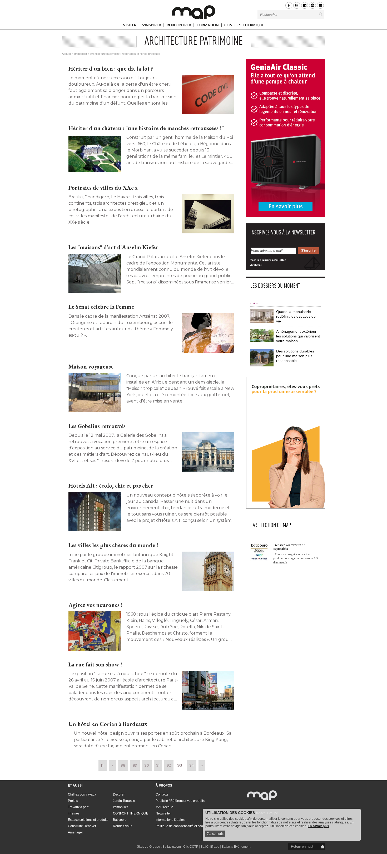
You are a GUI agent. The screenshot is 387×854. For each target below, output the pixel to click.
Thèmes (74, 813)
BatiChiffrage (210, 846)
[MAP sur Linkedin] (304, 5)
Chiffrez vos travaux (82, 794)
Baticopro (120, 820)
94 (192, 765)
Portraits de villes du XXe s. (103, 188)
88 (123, 765)
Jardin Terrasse (124, 801)
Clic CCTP (190, 846)
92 (169, 765)
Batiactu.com (171, 846)
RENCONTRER (179, 26)
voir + (254, 303)
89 (135, 765)
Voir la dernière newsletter (268, 260)
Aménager (75, 832)
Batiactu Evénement (236, 846)
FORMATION (208, 26)
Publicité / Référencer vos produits (180, 801)
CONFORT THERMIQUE (244, 25)
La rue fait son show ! (95, 664)
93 (179, 765)
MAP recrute (164, 807)
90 (147, 765)
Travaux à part (78, 807)
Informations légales (170, 820)
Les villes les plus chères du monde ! (113, 545)
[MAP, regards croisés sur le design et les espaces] (193, 12)
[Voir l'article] (208, 94)
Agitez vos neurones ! (95, 605)
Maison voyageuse (90, 366)
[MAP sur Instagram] (296, 5)
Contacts (162, 794)
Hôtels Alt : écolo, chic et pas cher (110, 485)
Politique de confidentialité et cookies (182, 826)
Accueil (66, 53)
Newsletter (163, 813)
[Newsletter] (320, 5)
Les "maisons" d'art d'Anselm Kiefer (113, 247)
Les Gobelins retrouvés (97, 426)
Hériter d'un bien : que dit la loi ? (110, 68)
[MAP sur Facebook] (288, 5)
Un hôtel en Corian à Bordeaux (107, 724)
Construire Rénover (82, 826)
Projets (73, 801)
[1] (102, 765)
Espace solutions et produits (88, 820)
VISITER (130, 26)
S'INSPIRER (152, 26)
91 (158, 765)
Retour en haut (302, 846)
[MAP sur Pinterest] (312, 5)
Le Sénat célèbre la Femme (101, 307)
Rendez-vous (122, 826)
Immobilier (80, 53)
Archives (256, 265)
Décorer (119, 794)
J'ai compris (215, 834)
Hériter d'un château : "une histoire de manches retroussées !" (146, 128)
